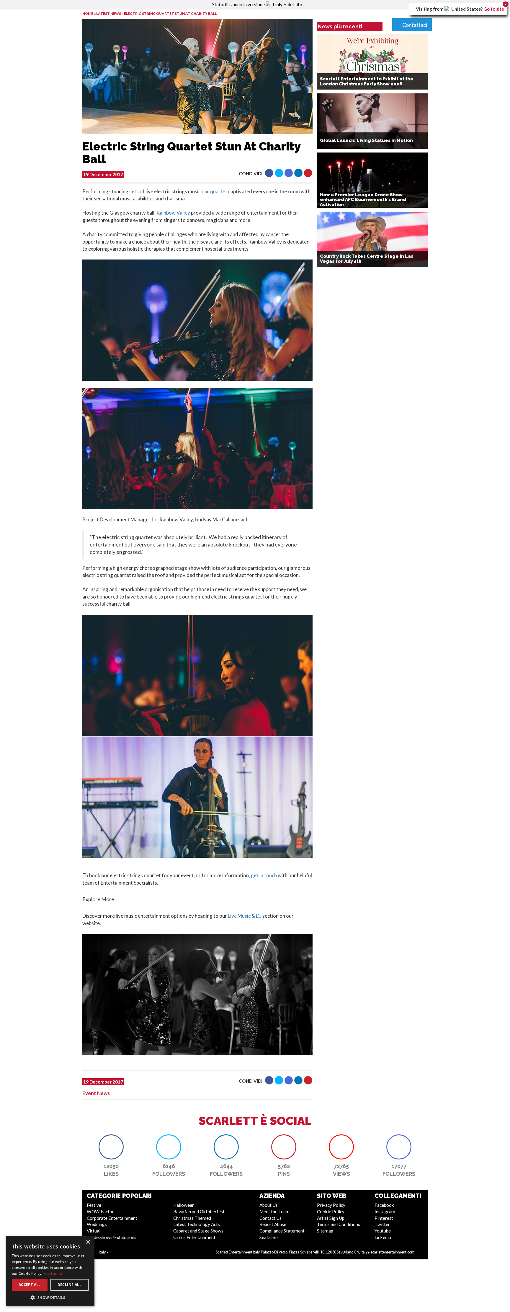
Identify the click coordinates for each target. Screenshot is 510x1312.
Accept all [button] (30, 1284)
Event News (96, 1093)
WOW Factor (100, 1211)
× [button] (88, 1242)
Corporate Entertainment (112, 1218)
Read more (52, 1273)
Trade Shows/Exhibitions (111, 1237)
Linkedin (383, 1237)
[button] (269, 172)
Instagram (385, 1211)
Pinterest (384, 1218)
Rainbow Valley (173, 213)
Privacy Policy (331, 1205)
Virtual (93, 1230)
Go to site (493, 9)
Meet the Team (274, 1211)
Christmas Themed (192, 1218)
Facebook (384, 1205)
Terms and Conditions (338, 1224)
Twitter (382, 1224)
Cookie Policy (330, 1211)
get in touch (263, 875)
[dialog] (50, 1271)
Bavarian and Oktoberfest (199, 1211)
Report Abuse (272, 1224)
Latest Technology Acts (196, 1224)
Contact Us (270, 1218)
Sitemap (325, 1230)
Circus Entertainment (194, 1237)
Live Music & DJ (244, 916)
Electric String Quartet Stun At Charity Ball (170, 13)
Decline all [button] (69, 1284)
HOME (87, 13)
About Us (268, 1205)
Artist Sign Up (330, 1218)
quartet (218, 191)
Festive (94, 1205)
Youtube (383, 1230)
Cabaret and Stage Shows (198, 1230)
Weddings (97, 1224)
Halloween (183, 1205)
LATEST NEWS (109, 13)
